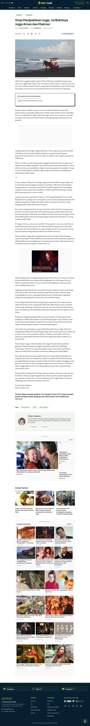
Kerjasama (50, 701)
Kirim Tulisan (34, 707)
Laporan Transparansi (53, 713)
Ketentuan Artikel (35, 710)
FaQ (48, 704)
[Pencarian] (88, 3)
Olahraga (51, 7)
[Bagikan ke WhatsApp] (24, 33)
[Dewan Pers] (73, 701)
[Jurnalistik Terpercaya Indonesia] (79, 701)
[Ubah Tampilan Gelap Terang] (85, 721)
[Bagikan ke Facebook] (35, 33)
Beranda (19, 15)
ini (19, 399)
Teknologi (43, 7)
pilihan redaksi (44, 407)
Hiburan (67, 7)
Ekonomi (35, 7)
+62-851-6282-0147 (9, 711)
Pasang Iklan (50, 716)
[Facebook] (76, 705)
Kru (32, 704)
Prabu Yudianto (34, 416)
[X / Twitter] (4, 3)
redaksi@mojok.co (9, 709)
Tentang (33, 701)
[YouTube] (12, 3)
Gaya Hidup (76, 7)
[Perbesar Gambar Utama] (45, 77)
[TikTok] (9, 3)
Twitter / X (46, 426)
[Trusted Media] (65, 701)
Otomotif (59, 7)
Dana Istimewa (25, 407)
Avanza (69, 187)
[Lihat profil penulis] (22, 425)
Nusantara (12, 7)
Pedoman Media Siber (53, 707)
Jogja (34, 407)
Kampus (26, 7)
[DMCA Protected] (69, 701)
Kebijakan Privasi (51, 710)
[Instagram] (1, 3)
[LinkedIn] (80, 705)
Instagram (34, 426)
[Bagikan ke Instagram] (27, 33)
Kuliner (19, 7)
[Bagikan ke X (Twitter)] (39, 33)
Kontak (33, 713)
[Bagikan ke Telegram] (31, 33)
